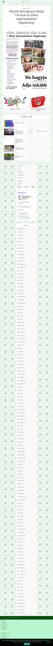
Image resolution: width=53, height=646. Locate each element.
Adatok (4, 626)
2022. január (20, 406)
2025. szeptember (22, 264)
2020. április (20, 474)
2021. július (20, 425)
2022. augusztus (21, 383)
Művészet (20, 166)
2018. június (20, 545)
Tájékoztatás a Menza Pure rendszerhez (20, 148)
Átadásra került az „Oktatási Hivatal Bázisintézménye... (19, 132)
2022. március (21, 400)
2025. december (21, 254)
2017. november (21, 567)
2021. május (20, 432)
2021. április (20, 435)
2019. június (20, 506)
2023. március (21, 361)
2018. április (20, 551)
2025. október (21, 261)
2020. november (21, 451)
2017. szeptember (22, 574)
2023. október (21, 338)
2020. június (20, 467)
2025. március (21, 283)
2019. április (20, 513)
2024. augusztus (21, 306)
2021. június (20, 429)
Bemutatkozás (5, 624)
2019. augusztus (21, 500)
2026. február (21, 248)
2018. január (20, 561)
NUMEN (21, 617)
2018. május (20, 548)
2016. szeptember (22, 613)
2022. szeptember (22, 380)
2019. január (20, 522)
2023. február (21, 364)
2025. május (20, 277)
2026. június (20, 235)
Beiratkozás (20, 172)
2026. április (20, 241)
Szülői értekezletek (19, 123)
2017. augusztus (21, 577)
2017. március (21, 593)
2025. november (21, 257)
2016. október (21, 609)
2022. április (20, 396)
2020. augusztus (21, 461)
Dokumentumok (6, 633)
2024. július (20, 309)
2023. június (20, 351)
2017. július (20, 580)
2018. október (21, 532)
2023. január (20, 367)
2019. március (21, 516)
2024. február (21, 325)
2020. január (20, 483)
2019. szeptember (22, 496)
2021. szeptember (22, 419)
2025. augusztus (21, 267)
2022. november (21, 374)
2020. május (20, 471)
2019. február (21, 519)
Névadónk (4, 627)
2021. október (21, 416)
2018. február (21, 558)
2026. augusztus (21, 228)
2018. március (21, 555)
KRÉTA (3, 638)
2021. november (21, 412)
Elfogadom (26, 643)
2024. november (21, 296)
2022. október (21, 377)
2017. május (20, 587)
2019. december (21, 487)
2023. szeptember (22, 341)
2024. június (20, 312)
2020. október (21, 454)
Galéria (4, 635)
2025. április (20, 280)
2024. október (21, 299)
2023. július (20, 348)
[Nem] (49, 642)
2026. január (20, 251)
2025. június (20, 274)
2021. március (21, 438)
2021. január (20, 445)
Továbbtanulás (21, 175)
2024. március (21, 322)
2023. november (21, 335)
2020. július (20, 464)
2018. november (21, 529)
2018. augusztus (21, 538)
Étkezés (19, 184)
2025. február (21, 287)
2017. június (20, 584)
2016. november (21, 606)
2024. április (20, 319)
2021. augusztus (21, 422)
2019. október (21, 493)
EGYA (24, 8)
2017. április (20, 590)
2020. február (21, 480)
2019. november (21, 490)
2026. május (20, 238)
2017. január (20, 600)
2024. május (20, 316)
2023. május (20, 354)
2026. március (21, 245)
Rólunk (4, 622)
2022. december (21, 370)
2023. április (20, 358)
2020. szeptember (22, 458)
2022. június (20, 390)
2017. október (21, 571)
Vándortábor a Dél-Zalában (19, 157)
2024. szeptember (22, 303)
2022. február (21, 403)
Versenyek (20, 178)
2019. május (20, 509)
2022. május (20, 393)
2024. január (20, 329)
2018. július (20, 542)
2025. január (20, 290)
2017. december (21, 564)
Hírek (28, 8)
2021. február (21, 442)
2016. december (21, 603)
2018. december (21, 526)
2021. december (21, 409)
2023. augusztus (21, 345)
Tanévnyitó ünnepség (42, 131)
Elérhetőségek (5, 636)
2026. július (20, 232)
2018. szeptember (22, 535)
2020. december (21, 448)
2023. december (21, 332)
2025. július (20, 270)
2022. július (20, 387)
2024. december (21, 293)
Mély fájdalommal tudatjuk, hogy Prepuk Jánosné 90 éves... (19, 141)
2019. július (20, 503)
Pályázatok (20, 181)
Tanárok (4, 629)
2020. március (21, 477)
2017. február (21, 597)
